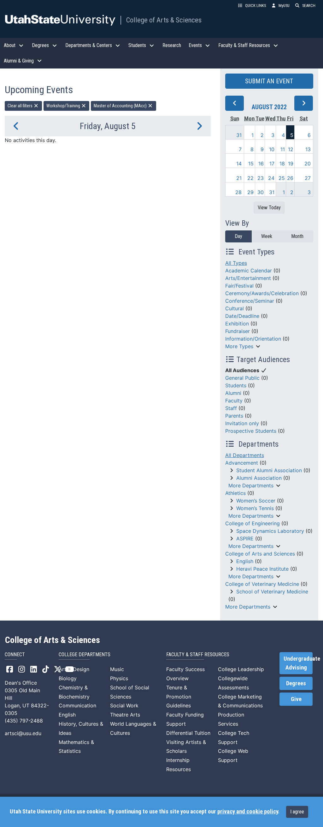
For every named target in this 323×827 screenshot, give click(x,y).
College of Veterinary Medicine (262, 584)
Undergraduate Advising (298, 663)
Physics (119, 678)
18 (282, 163)
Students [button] (137, 45)
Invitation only (242, 423)
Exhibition (237, 323)
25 (282, 178)
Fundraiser (237, 331)
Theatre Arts (125, 714)
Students (235, 385)
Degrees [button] (40, 45)
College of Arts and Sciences (260, 553)
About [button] (9, 45)
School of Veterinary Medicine (272, 591)
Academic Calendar (248, 270)
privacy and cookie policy (247, 811)
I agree (297, 812)
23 (260, 178)
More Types (239, 346)
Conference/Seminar (249, 301)
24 (271, 178)
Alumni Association (259, 478)
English (244, 561)
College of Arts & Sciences (164, 20)
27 (308, 178)
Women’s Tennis (255, 508)
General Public (242, 378)
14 (239, 163)
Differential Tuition (188, 733)
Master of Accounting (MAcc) (121, 105)
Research (171, 45)
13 (308, 149)
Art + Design (74, 669)
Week (266, 236)
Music (117, 669)
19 (290, 163)
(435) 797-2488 (24, 720)
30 (260, 192)
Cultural (234, 308)
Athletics (235, 493)
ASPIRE (245, 538)
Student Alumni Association (269, 470)
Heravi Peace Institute (262, 569)
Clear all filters (20, 105)
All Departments (244, 455)
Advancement (241, 463)
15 (251, 163)
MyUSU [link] (284, 5)
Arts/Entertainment (248, 278)
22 (250, 178)
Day (238, 236)
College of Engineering (252, 523)
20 (307, 163)
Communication (77, 705)
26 (290, 178)
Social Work (124, 705)
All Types (236, 263)
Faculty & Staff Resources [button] (244, 45)
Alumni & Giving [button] (19, 61)
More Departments (250, 485)
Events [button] (195, 45)
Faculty (234, 400)
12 (290, 149)
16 (261, 163)
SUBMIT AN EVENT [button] (269, 81)
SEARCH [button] (308, 5)
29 (250, 192)
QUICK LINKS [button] (255, 5)
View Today (269, 208)
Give (296, 699)
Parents (234, 416)
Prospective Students (250, 431)
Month (297, 236)
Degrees (296, 683)
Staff (231, 408)
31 (239, 135)
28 (238, 192)
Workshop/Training (63, 105)
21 (239, 178)
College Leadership (241, 669)
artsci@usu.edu (23, 733)
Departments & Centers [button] (88, 45)
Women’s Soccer (255, 500)
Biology (68, 678)
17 (271, 163)
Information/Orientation (253, 339)
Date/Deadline (242, 316)
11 (282, 149)
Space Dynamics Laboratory (270, 531)
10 (271, 149)
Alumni (233, 393)
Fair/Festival (239, 286)
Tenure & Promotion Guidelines (178, 696)
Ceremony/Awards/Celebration (262, 293)
